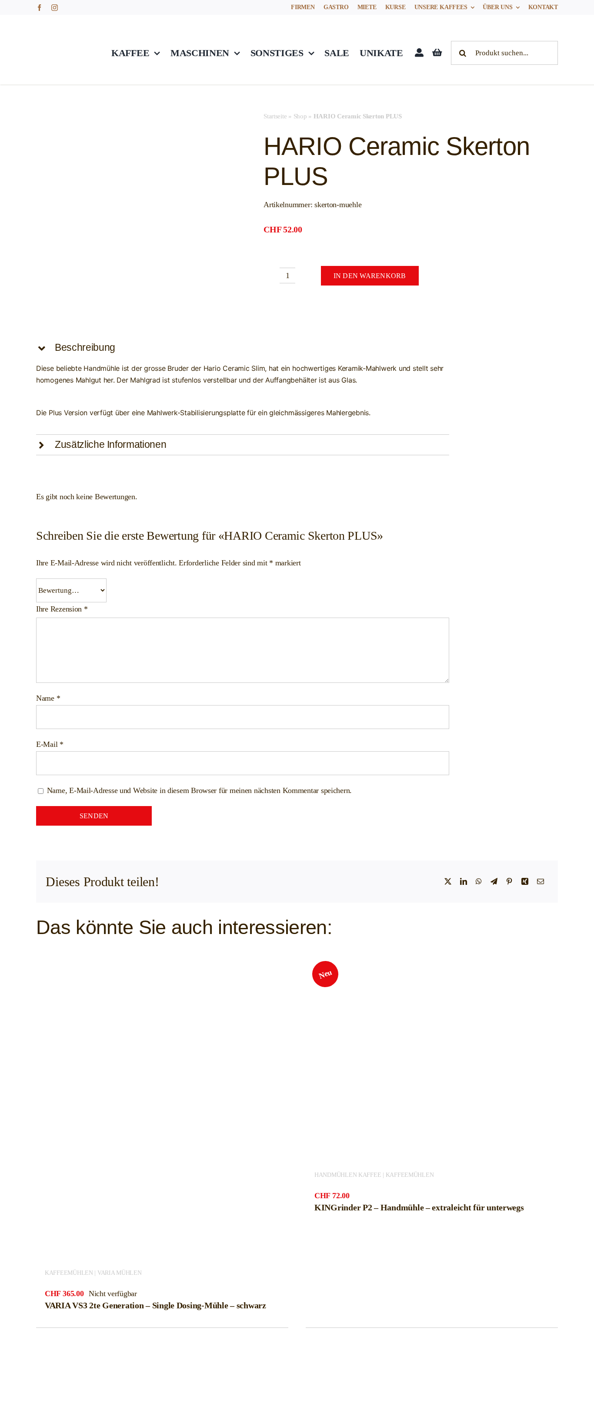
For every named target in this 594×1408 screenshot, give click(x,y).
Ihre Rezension (62, 609)
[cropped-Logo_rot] (64, 25)
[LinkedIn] (463, 882)
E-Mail (49, 744)
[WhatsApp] (478, 882)
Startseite (275, 116)
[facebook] (39, 7)
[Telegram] (494, 882)
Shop (300, 116)
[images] (134, 209)
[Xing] (525, 882)
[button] (242, 348)
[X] (448, 882)
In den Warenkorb (370, 275)
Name (48, 698)
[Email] (540, 882)
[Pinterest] (509, 882)
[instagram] (54, 7)
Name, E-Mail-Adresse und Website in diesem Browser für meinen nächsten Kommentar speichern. (199, 790)
